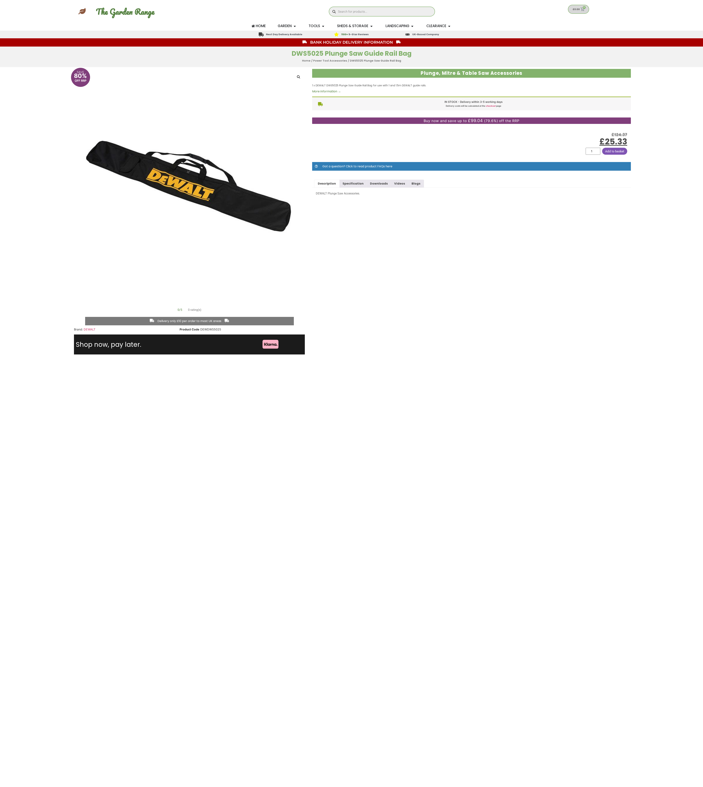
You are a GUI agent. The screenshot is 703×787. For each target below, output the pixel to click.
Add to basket (614, 151)
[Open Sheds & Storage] (371, 26)
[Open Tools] (323, 26)
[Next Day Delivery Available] (261, 34)
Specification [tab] (353, 183)
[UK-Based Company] (408, 34)
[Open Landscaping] (412, 26)
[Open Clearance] (449, 26)
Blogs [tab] (416, 183)
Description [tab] (327, 183)
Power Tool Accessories (330, 60)
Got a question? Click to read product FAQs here (357, 166)
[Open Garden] (295, 26)
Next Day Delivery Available (284, 34)
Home (306, 60)
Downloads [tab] (379, 183)
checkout (491, 106)
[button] (298, 77)
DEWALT (89, 329)
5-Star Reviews (355, 34)
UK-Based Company (425, 34)
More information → (326, 91)
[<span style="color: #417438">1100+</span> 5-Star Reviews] (336, 34)
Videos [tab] (399, 183)
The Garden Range (125, 11)
